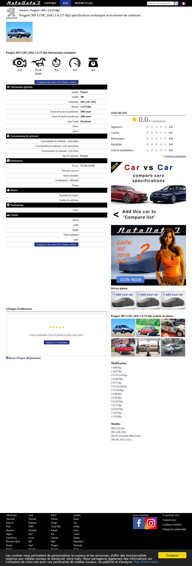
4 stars (161, 127)
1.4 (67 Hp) (116, 371)
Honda (77, 526)
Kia (52, 534)
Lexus (31, 537)
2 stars (152, 127)
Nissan (9, 545)
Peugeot (34, 10)
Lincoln (54, 537)
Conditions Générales (172, 524)
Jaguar (9, 534)
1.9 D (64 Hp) (117, 390)
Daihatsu (32, 522)
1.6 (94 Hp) (116, 397)
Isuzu (76, 530)
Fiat (75, 522)
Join (65, 3)
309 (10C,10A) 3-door (121, 439)
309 (43, 10)
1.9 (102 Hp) (117, 401)
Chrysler (32, 519)
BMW (54, 515)
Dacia (76, 519)
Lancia (76, 534)
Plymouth (78, 545)
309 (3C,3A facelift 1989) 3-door (125, 436)
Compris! (172, 555)
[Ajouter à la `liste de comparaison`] (148, 223)
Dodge (54, 522)
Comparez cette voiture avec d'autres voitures (56, 82)
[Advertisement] (56, 277)
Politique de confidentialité (174, 529)
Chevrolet (10, 519)
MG (30, 541)
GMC (31, 526)
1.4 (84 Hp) (116, 367)
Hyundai (32, 530)
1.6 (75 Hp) (116, 405)
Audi (30, 515)
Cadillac (77, 515)
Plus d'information (146, 561)
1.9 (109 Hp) (117, 379)
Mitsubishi (78, 541)
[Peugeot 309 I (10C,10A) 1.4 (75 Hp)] (123, 336)
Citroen (54, 519)
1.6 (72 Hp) (116, 382)
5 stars (166, 127)
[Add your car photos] (123, 308)
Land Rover (11, 537)
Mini (53, 541)
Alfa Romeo (11, 515)
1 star (148, 127)
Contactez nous (169, 520)
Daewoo (10, 522)
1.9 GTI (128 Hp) (119, 386)
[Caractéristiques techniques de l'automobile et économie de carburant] (23, 3)
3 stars (157, 127)
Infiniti (54, 530)
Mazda (77, 537)
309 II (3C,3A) (117, 428)
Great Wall (55, 526)
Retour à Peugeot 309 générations (24, 358)
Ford (8, 526)
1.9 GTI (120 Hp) (119, 375)
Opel (30, 545)
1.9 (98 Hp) (116, 394)
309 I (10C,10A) (118, 432)
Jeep (30, 534)
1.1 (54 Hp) (116, 416)
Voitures (50, 3)
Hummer (10, 530)
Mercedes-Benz (13, 541)
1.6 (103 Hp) (117, 409)
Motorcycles (84, 3)
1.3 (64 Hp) (116, 412)
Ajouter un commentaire (56, 342)
